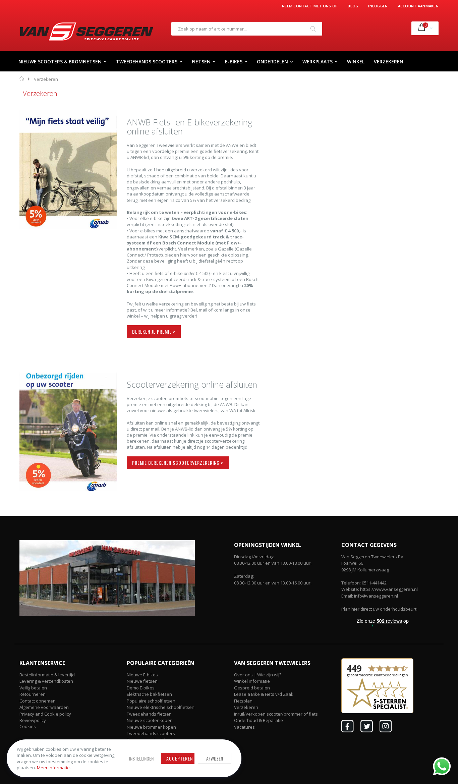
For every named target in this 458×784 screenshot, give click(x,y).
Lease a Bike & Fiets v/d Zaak (263, 694)
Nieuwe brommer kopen (151, 727)
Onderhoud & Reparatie (258, 720)
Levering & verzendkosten (46, 681)
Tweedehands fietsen (149, 714)
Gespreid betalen (252, 688)
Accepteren (179, 758)
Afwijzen (214, 758)
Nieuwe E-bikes (142, 675)
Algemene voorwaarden (44, 707)
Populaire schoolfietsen (151, 701)
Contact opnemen (37, 701)
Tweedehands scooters (151, 733)
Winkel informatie (252, 681)
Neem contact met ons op (310, 5)
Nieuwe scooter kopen (150, 720)
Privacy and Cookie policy (45, 714)
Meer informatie (53, 768)
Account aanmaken (418, 5)
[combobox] (246, 29)
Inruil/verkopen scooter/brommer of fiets (276, 714)
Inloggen (378, 5)
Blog (353, 5)
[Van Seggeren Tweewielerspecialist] (86, 31)
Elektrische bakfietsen (149, 694)
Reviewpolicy (32, 720)
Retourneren (32, 694)
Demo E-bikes (141, 688)
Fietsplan (243, 701)
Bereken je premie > (153, 331)
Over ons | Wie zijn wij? (257, 675)
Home (21, 78)
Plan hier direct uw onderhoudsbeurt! (379, 609)
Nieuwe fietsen (142, 681)
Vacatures (244, 727)
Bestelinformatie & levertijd (47, 675)
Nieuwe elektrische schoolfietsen (160, 707)
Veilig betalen (33, 688)
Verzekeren (246, 707)
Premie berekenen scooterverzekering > (177, 462)
